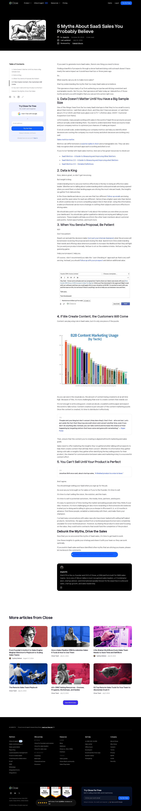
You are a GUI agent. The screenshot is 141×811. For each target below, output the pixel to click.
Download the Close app (92, 752)
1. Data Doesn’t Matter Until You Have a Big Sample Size (26, 71)
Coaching (37, 755)
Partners (62, 752)
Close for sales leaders (41, 746)
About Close (114, 741)
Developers (88, 750)
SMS (10, 764)
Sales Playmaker (65, 764)
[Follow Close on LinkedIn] (11, 793)
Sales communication (16, 744)
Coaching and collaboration (17, 758)
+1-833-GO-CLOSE (91, 741)
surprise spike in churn (90, 144)
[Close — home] (13, 788)
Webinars (63, 746)
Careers (112, 747)
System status (89, 755)
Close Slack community (67, 761)
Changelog (88, 758)
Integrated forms (14, 770)
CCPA (112, 758)
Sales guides (64, 758)
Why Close (113, 744)
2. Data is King (16, 75)
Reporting (12, 750)
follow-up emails (113, 196)
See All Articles (70, 703)
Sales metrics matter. (66, 140)
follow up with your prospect (91, 260)
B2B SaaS (37, 758)
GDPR (112, 755)
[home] (14, 3)
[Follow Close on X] (19, 793)
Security (112, 761)
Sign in (36, 138)
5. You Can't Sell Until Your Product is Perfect (27, 88)
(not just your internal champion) (101, 238)
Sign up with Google (116, 802)
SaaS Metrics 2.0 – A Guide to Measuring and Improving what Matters (90, 160)
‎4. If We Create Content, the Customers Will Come (27, 83)
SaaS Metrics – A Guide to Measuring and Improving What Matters (89, 156)
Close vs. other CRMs (66, 749)
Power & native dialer (15, 755)
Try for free (126, 3)
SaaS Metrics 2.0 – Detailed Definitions (78, 164)
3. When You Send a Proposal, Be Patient (25, 78)
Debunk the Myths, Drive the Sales (23, 91)
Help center (88, 744)
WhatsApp (12, 767)
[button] (27, 3)
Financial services (39, 761)
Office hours (89, 747)
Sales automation (14, 747)
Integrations (13, 773)
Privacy (112, 752)
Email (10, 761)
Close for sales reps (40, 749)
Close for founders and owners (44, 743)
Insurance (37, 764)
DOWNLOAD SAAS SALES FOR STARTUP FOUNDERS (93, 554)
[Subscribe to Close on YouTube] (15, 793)
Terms (112, 750)
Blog (61, 743)
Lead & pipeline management (18, 752)
